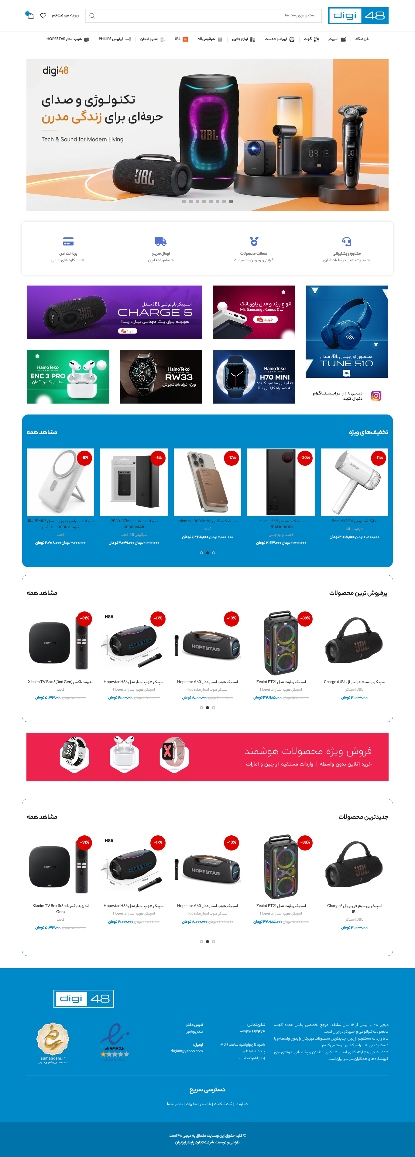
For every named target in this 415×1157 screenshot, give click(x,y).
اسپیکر (351, 690)
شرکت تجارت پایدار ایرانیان (194, 1142)
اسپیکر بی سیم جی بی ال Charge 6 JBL (355, 682)
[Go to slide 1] (213, 552)
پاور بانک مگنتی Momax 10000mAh (207, 521)
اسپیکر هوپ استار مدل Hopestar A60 (207, 682)
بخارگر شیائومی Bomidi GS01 (355, 521)
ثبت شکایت (223, 1104)
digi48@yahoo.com (187, 1051)
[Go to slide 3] (201, 552)
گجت (289, 535)
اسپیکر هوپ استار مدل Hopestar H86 (134, 682)
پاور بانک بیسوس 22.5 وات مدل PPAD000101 (281, 524)
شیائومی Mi (354, 529)
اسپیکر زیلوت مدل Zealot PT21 (281, 682)
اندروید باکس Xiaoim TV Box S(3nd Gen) (60, 682)
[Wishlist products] (43, 16)
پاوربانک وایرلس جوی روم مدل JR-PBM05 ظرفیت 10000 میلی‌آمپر (60, 524)
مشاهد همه (42, 594)
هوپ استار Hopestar (275, 690)
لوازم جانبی (276, 535)
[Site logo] (358, 16)
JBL (360, 690)
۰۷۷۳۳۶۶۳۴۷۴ (252, 1032)
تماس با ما (175, 1104)
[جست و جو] (92, 16)
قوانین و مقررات (198, 1104)
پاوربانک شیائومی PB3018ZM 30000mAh (134, 524)
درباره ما (241, 1104)
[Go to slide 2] (207, 552)
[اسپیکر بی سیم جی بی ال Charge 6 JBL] (354, 643)
